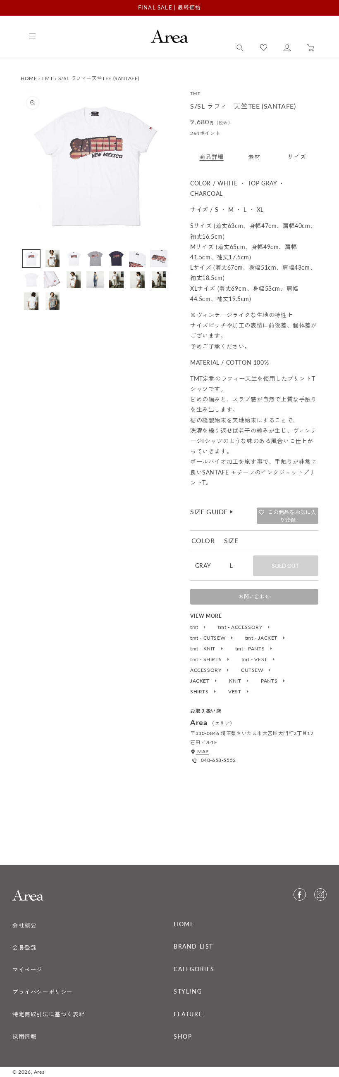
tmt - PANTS (250, 648)
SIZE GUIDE (212, 511)
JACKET (200, 680)
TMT (47, 78)
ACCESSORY (206, 670)
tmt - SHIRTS (206, 659)
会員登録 (24, 947)
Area (39, 1072)
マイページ (27, 969)
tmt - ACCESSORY (241, 627)
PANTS (270, 680)
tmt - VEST (255, 659)
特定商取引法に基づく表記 (48, 1014)
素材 (254, 156)
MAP (202, 751)
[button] (240, 48)
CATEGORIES (194, 969)
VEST (235, 691)
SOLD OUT (285, 565)
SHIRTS (200, 691)
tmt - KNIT (203, 648)
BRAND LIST (193, 946)
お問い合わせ (254, 596)
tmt (195, 627)
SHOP (183, 1036)
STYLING (188, 991)
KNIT (236, 680)
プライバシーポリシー (42, 992)
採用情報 (24, 1036)
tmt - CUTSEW (208, 638)
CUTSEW (253, 670)
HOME (29, 78)
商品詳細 (211, 156)
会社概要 (24, 925)
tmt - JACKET (262, 638)
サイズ (297, 156)
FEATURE (188, 1014)
